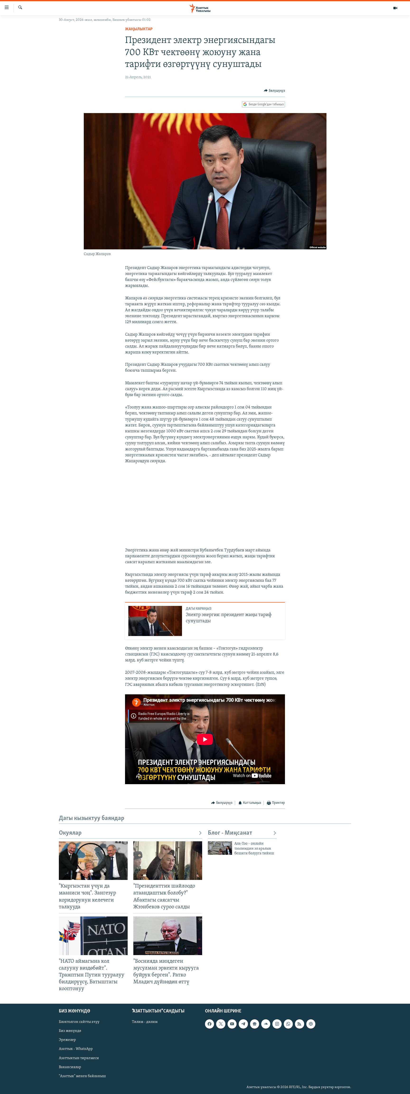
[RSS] (299, 1023)
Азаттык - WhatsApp (76, 1049)
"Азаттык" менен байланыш (82, 1076)
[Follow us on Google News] (254, 1023)
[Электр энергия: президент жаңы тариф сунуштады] (155, 621)
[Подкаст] (310, 1023)
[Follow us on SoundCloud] (265, 1023)
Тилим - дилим (145, 1022)
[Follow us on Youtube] (232, 1023)
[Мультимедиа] (395, 8)
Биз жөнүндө (70, 1031)
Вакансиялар (70, 1067)
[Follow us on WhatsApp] (288, 1023)
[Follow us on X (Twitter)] (220, 1023)
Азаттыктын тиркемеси (79, 1058)
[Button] (274, 91)
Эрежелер (67, 1040)
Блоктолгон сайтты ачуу (79, 1022)
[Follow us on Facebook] (209, 1023)
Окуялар (70, 833)
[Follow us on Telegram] (243, 1023)
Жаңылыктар (139, 29)
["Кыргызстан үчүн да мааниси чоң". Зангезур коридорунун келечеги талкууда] (93, 860)
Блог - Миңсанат (230, 833)
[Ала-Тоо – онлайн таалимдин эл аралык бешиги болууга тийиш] (220, 848)
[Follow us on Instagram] (276, 1023)
